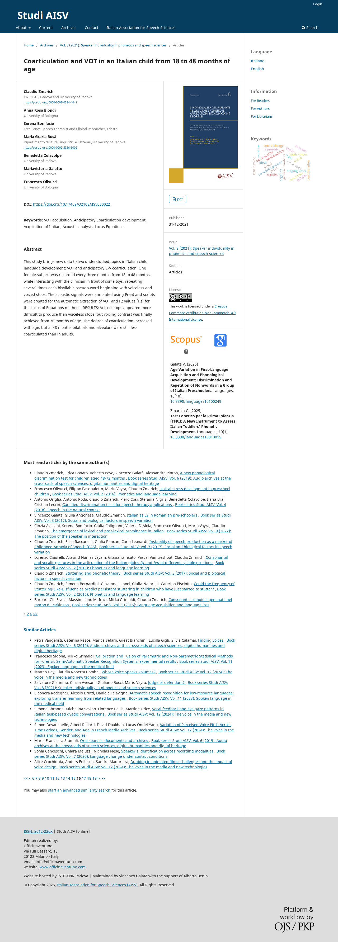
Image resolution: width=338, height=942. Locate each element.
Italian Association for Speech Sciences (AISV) (97, 884)
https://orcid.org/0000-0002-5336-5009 (50, 147)
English (257, 68)
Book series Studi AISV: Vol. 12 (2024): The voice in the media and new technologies (133, 766)
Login (317, 4)
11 (52, 778)
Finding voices (211, 640)
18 (89, 778)
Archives (68, 27)
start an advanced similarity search (79, 790)
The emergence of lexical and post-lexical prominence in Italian (108, 530)
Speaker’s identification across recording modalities (167, 751)
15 (73, 778)
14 (68, 778)
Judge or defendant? (167, 682)
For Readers (260, 100)
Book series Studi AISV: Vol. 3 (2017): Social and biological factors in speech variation (132, 518)
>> (35, 613)
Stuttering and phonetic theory (93, 573)
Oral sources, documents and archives (114, 740)
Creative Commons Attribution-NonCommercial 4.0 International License (202, 313)
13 (63, 778)
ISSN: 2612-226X (38, 831)
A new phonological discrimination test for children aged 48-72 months (124, 475)
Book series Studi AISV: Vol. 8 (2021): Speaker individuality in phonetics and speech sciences (131, 685)
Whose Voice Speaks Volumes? (129, 671)
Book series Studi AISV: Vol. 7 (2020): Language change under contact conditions (129, 754)
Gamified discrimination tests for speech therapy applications (117, 504)
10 (47, 778)
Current (46, 27)
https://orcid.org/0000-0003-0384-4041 (50, 102)
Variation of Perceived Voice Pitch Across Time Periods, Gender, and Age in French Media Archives (132, 727)
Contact (91, 27)
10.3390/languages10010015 (195, 436)
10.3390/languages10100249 (195, 401)
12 (57, 778)
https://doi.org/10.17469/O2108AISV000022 (71, 204)
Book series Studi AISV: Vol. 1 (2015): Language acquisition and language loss (140, 604)
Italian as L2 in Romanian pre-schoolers (162, 515)
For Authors (260, 108)
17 (84, 778)
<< (26, 778)
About (21, 27)
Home (29, 45)
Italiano (257, 60)
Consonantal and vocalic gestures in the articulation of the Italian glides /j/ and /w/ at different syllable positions (131, 560)
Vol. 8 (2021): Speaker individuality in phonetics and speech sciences (113, 45)
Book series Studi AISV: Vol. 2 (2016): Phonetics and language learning (114, 493)
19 (94, 778)
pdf (179, 199)
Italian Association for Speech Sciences (141, 27)
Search (311, 27)
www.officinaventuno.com (63, 866)
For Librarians (262, 116)
